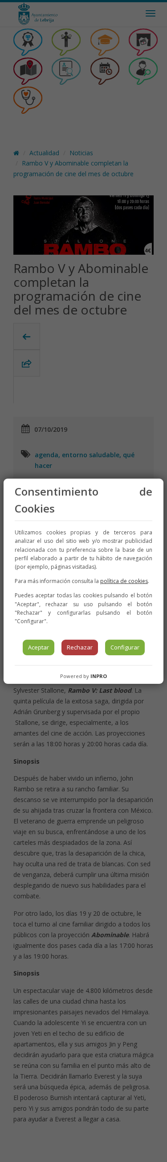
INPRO (98, 676)
